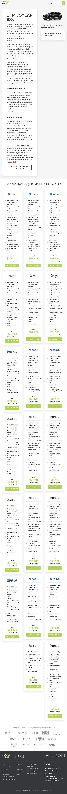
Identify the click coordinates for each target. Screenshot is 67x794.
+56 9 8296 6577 (53, 768)
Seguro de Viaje (31, 776)
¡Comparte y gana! (7, 774)
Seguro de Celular (32, 773)
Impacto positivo (6, 766)
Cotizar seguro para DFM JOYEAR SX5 (19, 167)
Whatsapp (49, 773)
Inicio (3, 764)
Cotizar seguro (12, 265)
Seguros (52, 3)
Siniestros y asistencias (8, 776)
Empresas (5, 769)
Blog (3, 771)
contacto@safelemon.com (54, 770)
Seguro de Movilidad (32, 768)
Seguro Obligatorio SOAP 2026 (32, 765)
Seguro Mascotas (19, 775)
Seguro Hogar (20, 766)
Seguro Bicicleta (21, 771)
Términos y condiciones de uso (8, 780)
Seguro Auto (20, 764)
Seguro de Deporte (32, 771)
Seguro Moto (20, 769)
